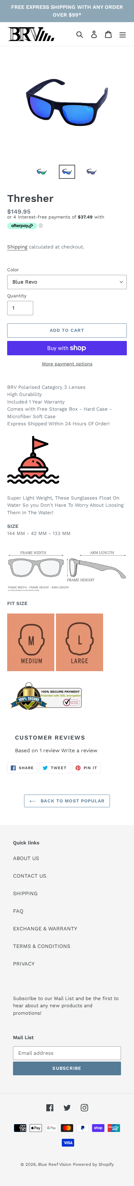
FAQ (18, 911)
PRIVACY (23, 964)
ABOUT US (26, 858)
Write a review (79, 750)
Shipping (17, 247)
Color (13, 269)
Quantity (16, 295)
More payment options (67, 363)
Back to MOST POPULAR (72, 800)
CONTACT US (29, 876)
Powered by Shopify (93, 1164)
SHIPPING (25, 893)
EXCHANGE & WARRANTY (45, 928)
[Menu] (122, 34)
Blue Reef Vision (54, 1164)
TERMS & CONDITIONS (41, 946)
